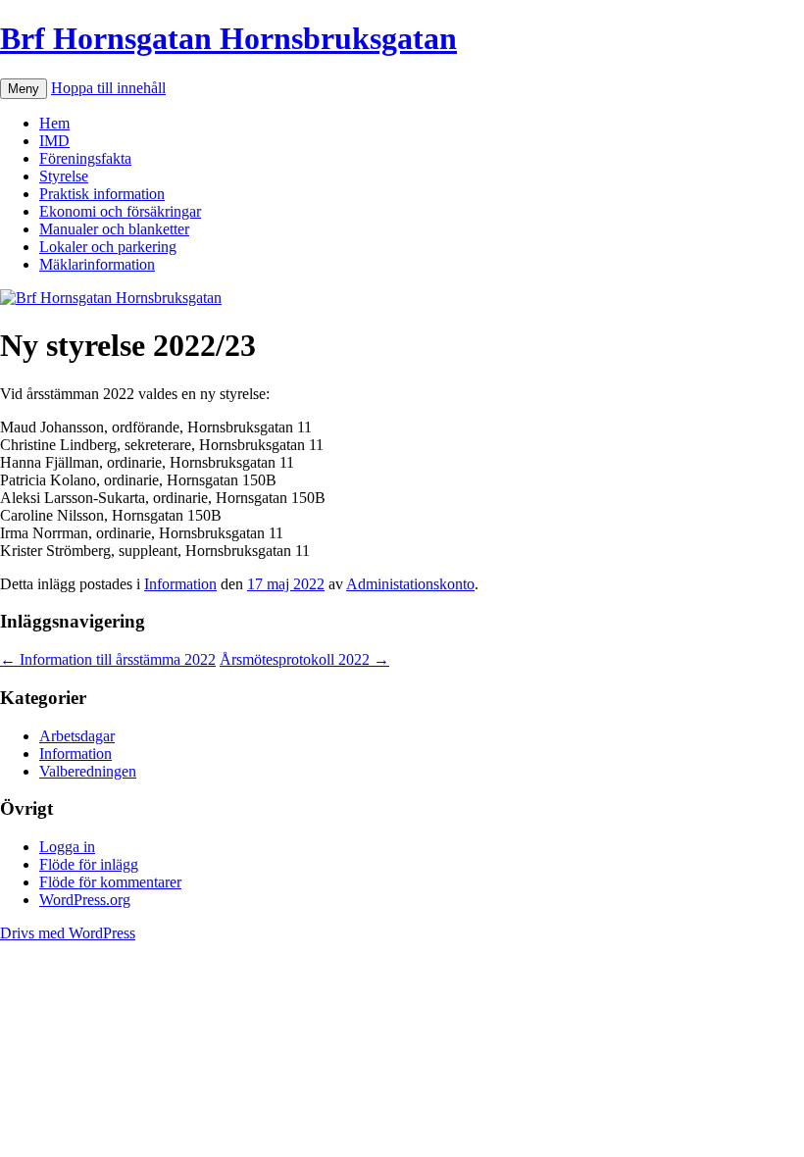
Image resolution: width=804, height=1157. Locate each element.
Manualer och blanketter (114, 229)
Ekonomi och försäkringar (120, 211)
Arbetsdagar (77, 736)
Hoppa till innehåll (108, 87)
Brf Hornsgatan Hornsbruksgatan (228, 38)
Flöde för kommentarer (110, 882)
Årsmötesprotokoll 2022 (304, 659)
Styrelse (63, 176)
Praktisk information (102, 193)
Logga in (67, 846)
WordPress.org (84, 899)
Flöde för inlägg (88, 864)
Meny (23, 88)
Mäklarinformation (97, 264)
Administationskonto (410, 584)
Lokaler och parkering (107, 246)
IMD (54, 140)
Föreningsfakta (85, 158)
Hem (54, 123)
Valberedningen (87, 771)
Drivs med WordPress (67, 933)
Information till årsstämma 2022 (108, 659)
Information (180, 584)
